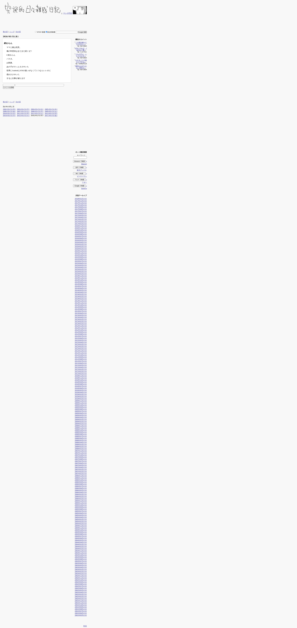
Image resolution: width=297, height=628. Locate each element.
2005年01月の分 (81, 524)
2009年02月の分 (81, 421)
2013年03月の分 (81, 319)
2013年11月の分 (81, 303)
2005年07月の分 (81, 511)
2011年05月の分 (81, 365)
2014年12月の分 (81, 276)
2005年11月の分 (81, 503)
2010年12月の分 (81, 376)
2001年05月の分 (81, 615)
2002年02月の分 (81, 596)
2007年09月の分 (81, 457)
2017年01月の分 (81, 224)
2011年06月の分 (81, 363)
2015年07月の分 (81, 261)
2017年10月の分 (81, 205)
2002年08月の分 (81, 584)
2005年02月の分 (81, 521)
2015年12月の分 (81, 251)
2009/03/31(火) (51, 111)
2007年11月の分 (81, 453)
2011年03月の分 (81, 369)
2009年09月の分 (81, 407)
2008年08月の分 (81, 434)
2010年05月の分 (81, 390)
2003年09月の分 (81, 557)
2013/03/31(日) (51, 113)
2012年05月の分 (81, 340)
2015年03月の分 (81, 269)
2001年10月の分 (81, 605)
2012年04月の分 (81, 342)
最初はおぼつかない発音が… (81, 67)
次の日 (18, 32)
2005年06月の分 (81, 513)
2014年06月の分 (81, 288)
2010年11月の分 (81, 378)
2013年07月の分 (81, 311)
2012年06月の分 (81, 338)
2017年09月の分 (81, 207)
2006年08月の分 (81, 484)
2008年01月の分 (81, 449)
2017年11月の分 (81, 203)
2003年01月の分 (81, 574)
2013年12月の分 (81, 301)
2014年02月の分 (81, 297)
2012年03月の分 (81, 344)
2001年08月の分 (81, 609)
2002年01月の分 (81, 599)
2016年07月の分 (81, 236)
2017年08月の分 (81, 209)
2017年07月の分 (81, 211)
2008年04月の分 (81, 442)
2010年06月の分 (81, 388)
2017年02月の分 (81, 222)
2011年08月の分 (81, 359)
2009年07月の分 (81, 411)
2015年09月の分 (81, 257)
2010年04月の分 (81, 392)
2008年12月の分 (81, 426)
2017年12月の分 (81, 201)
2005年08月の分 (81, 509)
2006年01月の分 (81, 499)
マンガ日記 (67, 13)
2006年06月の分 (81, 488)
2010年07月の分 (81, 386)
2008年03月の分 (81, 444)
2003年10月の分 (81, 555)
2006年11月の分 (81, 478)
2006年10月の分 (81, 480)
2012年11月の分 (81, 328)
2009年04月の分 (81, 417)
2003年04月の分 (81, 567)
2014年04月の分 (81, 292)
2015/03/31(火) (23, 115)
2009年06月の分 (81, 413)
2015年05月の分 (81, 265)
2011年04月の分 (81, 367)
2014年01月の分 (81, 299)
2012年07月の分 (81, 336)
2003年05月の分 (81, 565)
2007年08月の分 (81, 459)
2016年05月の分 (81, 240)
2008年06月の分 (81, 438)
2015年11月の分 (81, 253)
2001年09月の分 (81, 607)
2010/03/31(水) (9, 113)
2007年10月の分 (81, 455)
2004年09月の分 (81, 532)
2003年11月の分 (81, 553)
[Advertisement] (44, 22)
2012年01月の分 (81, 349)
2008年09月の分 (81, 432)
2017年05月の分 (81, 215)
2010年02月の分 (81, 396)
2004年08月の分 (81, 534)
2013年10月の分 (81, 305)
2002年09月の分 (81, 582)
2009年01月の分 (81, 424)
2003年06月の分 (81, 563)
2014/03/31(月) (9, 115)
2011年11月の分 (81, 353)
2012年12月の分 (81, 326)
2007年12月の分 (81, 451)
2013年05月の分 (81, 315)
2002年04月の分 (81, 592)
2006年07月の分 (81, 486)
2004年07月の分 (81, 536)
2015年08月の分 (81, 259)
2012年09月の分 (81, 332)
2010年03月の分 (81, 394)
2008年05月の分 (81, 440)
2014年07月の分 (81, 286)
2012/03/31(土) (37, 113)
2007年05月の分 (81, 465)
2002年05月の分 (81, 590)
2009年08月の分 (81, 409)
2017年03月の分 (81, 219)
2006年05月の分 (81, 490)
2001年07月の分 (81, 611)
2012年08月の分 (81, 334)
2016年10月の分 (81, 230)
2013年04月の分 (81, 317)
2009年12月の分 (81, 401)
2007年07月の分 (81, 461)
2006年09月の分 (81, 482)
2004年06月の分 (81, 538)
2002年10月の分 (81, 580)
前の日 (5, 32)
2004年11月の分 (81, 528)
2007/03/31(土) (23, 111)
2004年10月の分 (81, 530)
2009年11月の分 (81, 403)
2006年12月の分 (81, 476)
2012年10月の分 (81, 330)
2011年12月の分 (81, 351)
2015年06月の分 (81, 263)
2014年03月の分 (81, 294)
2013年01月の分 (81, 324)
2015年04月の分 (81, 267)
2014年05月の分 (81, 290)
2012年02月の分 (81, 347)
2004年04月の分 (81, 542)
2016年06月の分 (81, 238)
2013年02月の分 (81, 322)
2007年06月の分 (81, 463)
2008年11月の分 (81, 428)
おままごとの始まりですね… (81, 61)
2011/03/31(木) (23, 113)
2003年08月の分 (81, 559)
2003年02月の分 (81, 571)
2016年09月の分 (81, 232)
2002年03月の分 (81, 594)
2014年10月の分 (81, 280)
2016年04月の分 (81, 242)
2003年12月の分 (81, 551)
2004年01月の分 (81, 549)
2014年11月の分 (81, 278)
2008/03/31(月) (37, 111)
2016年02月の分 (81, 247)
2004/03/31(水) (37, 109)
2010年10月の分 (81, 380)
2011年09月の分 (81, 357)
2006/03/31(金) (9, 111)
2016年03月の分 (81, 244)
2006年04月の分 (81, 492)
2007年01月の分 (81, 474)
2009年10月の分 (81, 405)
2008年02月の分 (81, 446)
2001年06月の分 (81, 613)
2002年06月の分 (81, 588)
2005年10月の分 (81, 505)
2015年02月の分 (81, 272)
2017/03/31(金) (51, 115)
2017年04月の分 (81, 217)
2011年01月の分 (81, 374)
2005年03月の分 (81, 519)
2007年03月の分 (81, 469)
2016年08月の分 (81, 234)
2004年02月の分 (81, 546)
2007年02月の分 (81, 471)
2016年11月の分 (81, 228)
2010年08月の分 (81, 384)
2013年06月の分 (81, 313)
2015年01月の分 (81, 274)
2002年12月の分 (81, 576)
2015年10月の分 (81, 255)
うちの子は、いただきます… (81, 55)
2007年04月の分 (81, 467)
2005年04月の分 (81, 517)
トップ (11, 32)
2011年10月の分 (81, 355)
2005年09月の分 (81, 507)
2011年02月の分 (81, 371)
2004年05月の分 (81, 540)
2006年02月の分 (81, 496)
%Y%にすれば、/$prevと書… (81, 49)
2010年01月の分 (81, 399)
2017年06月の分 (81, 213)
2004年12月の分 (81, 526)
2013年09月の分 (81, 307)
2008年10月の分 (81, 430)
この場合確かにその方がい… (81, 43)
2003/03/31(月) (23, 109)
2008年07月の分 (81, 436)
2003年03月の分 (81, 569)
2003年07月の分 (81, 561)
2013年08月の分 (81, 309)
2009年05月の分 (81, 415)
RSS (85, 626)
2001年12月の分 (81, 601)
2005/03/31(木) (51, 109)
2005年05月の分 (81, 515)
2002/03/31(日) (9, 109)
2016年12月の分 (81, 226)
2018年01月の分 (81, 199)
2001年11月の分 (81, 603)
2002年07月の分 (81, 586)
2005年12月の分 (81, 501)
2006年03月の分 (81, 494)
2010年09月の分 (81, 382)
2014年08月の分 (81, 284)
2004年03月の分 (81, 544)
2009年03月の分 (81, 419)
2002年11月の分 (81, 578)
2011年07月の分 (81, 361)
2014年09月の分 (81, 282)
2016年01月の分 (81, 249)
